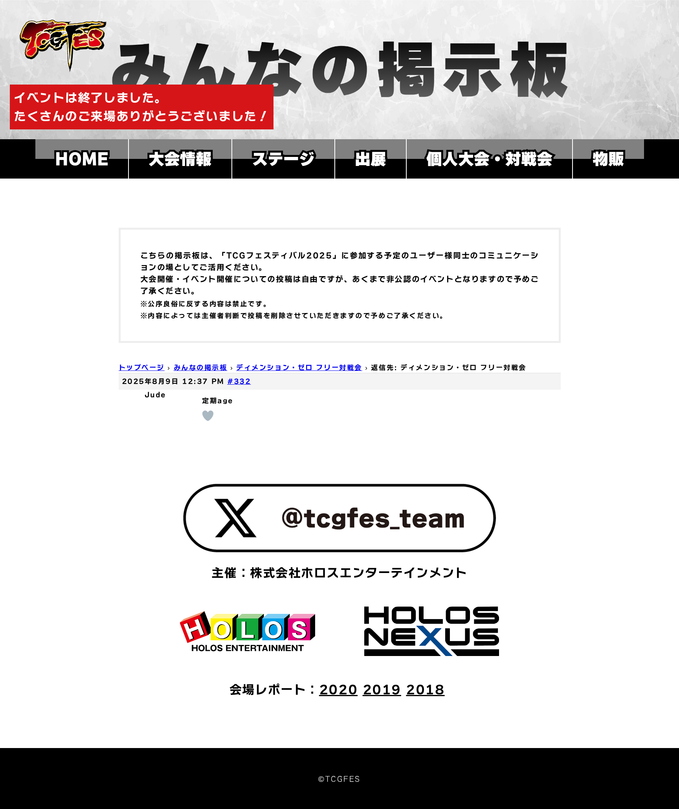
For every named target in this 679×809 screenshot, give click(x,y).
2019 (382, 689)
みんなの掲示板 (201, 367)
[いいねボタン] (208, 416)
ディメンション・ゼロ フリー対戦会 (299, 367)
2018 (425, 689)
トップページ (142, 367)
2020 (338, 689)
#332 (239, 381)
